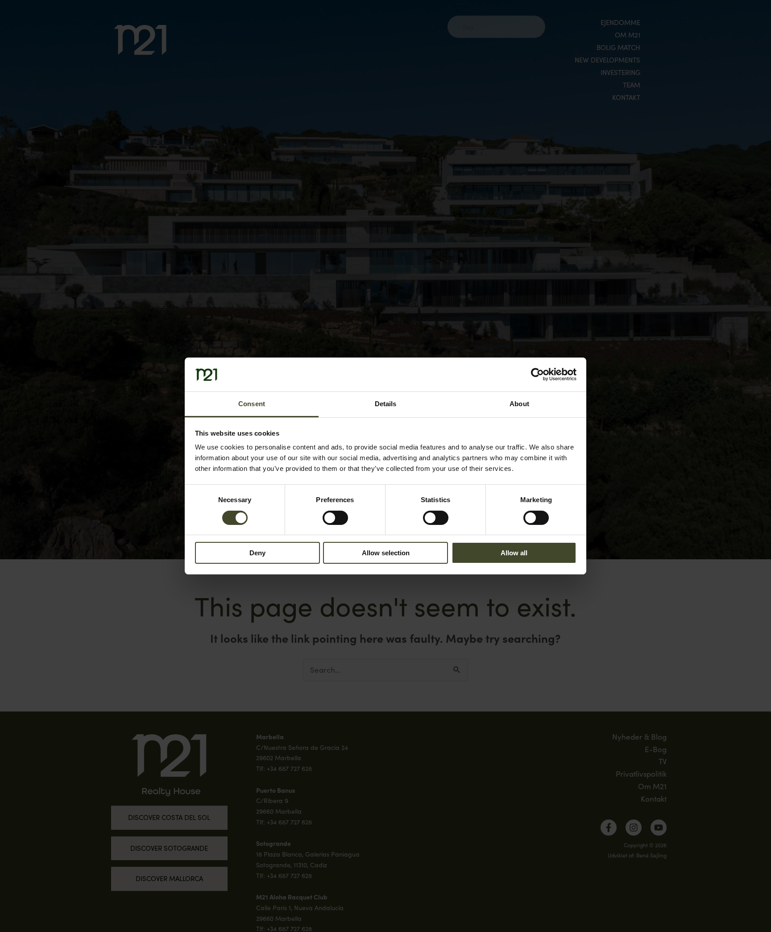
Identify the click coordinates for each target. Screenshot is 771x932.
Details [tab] (386, 404)
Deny (257, 553)
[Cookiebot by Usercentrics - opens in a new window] (537, 374)
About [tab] (519, 404)
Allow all (514, 553)
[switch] (335, 518)
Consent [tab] (251, 404)
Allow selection (386, 553)
